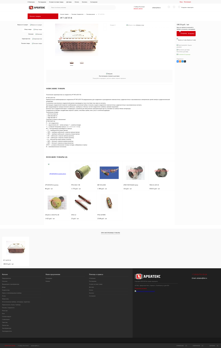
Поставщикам (42, 2)
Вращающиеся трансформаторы (10, 284)
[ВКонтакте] (178, 61)
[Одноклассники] (180, 61)
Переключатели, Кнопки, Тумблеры (11, 304)
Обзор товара (27, 29)
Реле (3, 313)
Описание (30, 34)
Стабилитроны (6, 319)
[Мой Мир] (182, 61)
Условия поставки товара (56, 2)
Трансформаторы (6, 328)
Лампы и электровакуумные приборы (11, 293)
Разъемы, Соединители (8, 307)
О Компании (31, 2)
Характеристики (26, 38)
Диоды (4, 287)
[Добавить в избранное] (105, 25)
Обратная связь (9, 345)
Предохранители (6, 278)
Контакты (84, 2)
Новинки (48, 281)
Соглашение (93, 2)
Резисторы (5, 310)
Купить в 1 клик (191, 40)
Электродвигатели (7, 331)
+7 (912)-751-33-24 (23, 345)
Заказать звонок (138, 8)
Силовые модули (6, 316)
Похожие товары (25, 43)
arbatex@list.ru (202, 278)
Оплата (77, 2)
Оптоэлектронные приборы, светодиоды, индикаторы (16, 301)
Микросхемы (5, 299)
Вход (181, 2)
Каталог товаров (35, 16)
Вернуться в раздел (22, 24)
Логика (4, 296)
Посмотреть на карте (141, 288)
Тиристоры (5, 322)
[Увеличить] (76, 40)
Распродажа (49, 278)
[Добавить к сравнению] (105, 29)
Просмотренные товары (110, 232)
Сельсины (4, 281)
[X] (185, 61)
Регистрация (187, 2)
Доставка (69, 2)
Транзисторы (5, 325)
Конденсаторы (6, 290)
